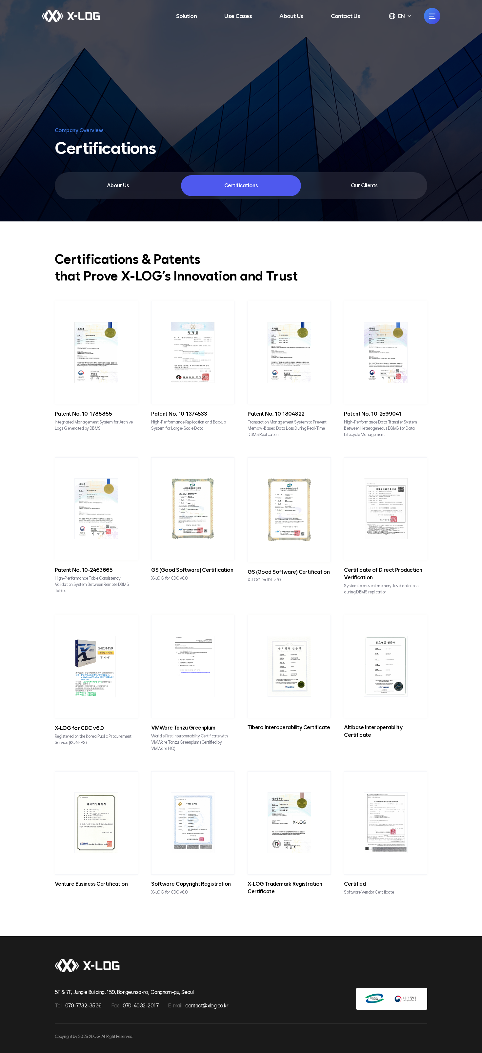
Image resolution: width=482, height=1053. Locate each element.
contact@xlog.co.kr (206, 1005)
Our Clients (364, 185)
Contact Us (345, 15)
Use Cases (238, 15)
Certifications (241, 185)
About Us (291, 15)
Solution (186, 15)
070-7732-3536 (83, 1005)
